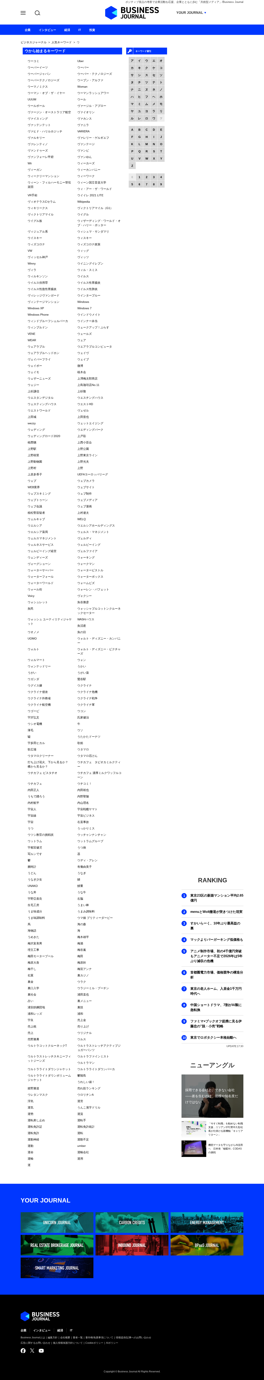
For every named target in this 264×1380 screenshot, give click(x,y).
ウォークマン (86, 563)
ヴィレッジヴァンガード (43, 295)
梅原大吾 (33, 962)
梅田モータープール (41, 956)
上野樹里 (33, 455)
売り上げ (83, 1026)
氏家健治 (83, 717)
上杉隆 (81, 391)
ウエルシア (35, 525)
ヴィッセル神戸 (38, 257)
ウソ (80, 730)
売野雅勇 (33, 1039)
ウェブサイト (86, 487)
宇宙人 (32, 809)
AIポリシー (112, 1342)
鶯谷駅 (81, 679)
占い (30, 1001)
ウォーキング (86, 557)
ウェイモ (33, 372)
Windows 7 (84, 308)
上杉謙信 (33, 391)
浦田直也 (83, 994)
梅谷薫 (81, 949)
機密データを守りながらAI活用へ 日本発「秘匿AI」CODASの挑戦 (225, 1149)
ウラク (81, 981)
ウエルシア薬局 (38, 532)
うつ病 (81, 847)
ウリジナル (84, 1032)
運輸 (30, 1158)
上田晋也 (83, 416)
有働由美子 (84, 866)
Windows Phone (38, 314)
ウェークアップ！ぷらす (93, 327)
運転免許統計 (86, 1126)
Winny (32, 263)
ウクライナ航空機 (39, 704)
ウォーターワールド (41, 583)
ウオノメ (33, 632)
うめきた (33, 937)
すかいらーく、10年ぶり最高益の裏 (215, 926)
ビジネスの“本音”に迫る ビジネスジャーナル (40, 1316)
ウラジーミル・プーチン (93, 988)
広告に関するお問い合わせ (35, 1342)
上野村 (32, 468)
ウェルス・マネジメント (93, 532)
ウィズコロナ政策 (88, 244)
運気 (30, 1107)
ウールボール (36, 105)
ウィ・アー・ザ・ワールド (94, 188)
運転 (80, 1133)
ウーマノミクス (38, 86)
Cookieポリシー (94, 1342)
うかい (81, 666)
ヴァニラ (83, 125)
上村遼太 (83, 512)
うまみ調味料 (86, 911)
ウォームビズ (86, 583)
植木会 (81, 372)
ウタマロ (83, 749)
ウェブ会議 (35, 506)
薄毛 (30, 730)
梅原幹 (81, 962)
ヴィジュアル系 (38, 231)
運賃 (80, 1114)
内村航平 (33, 802)
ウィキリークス (38, 208)
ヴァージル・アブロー (91, 105)
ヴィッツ (83, 257)
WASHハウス (85, 619)
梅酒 (80, 943)
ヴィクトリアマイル (41, 214)
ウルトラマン (86, 1062)
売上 (30, 1032)
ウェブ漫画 (84, 506)
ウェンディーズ (38, 557)
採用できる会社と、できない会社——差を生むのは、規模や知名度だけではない (211, 1096)
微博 (80, 365)
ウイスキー (35, 238)
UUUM (32, 99)
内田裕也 (83, 790)
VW (30, 250)
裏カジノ (83, 975)
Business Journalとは (33, 1337)
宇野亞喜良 (35, 898)
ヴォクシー (84, 595)
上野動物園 (35, 461)
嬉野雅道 (33, 1088)
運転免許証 (35, 1126)
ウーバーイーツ (38, 67)
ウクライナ (84, 685)
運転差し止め (36, 1120)
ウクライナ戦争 (87, 698)
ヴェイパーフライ (39, 359)
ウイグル (83, 214)
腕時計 (32, 866)
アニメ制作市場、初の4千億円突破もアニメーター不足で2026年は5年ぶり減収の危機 (216, 956)
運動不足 (83, 1139)
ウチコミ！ (84, 783)
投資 (92, 30)
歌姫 (80, 743)
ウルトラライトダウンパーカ (96, 1069)
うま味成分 (35, 911)
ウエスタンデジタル (41, 397)
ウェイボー (35, 365)
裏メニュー (84, 1001)
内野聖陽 (83, 796)
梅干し (32, 969)
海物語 (32, 930)
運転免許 (33, 1133)
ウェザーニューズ (39, 378)
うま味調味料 (36, 917)
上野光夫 (83, 461)
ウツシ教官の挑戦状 (41, 834)
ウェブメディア (87, 500)
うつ (30, 828)
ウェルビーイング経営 (42, 551)
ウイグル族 (35, 220)
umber (81, 1145)
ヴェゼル (83, 410)
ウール (81, 99)
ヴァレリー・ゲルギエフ (93, 137)
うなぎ (81, 873)
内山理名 (83, 802)
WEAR (32, 340)
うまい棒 (83, 905)
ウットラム (35, 841)
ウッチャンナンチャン (91, 834)
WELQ (81, 519)
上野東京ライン (87, 455)
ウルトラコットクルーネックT (47, 1045)
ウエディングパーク (90, 429)
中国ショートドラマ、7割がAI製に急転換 (216, 1007)
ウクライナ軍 (86, 704)
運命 (30, 1152)
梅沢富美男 (35, 943)
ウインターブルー (88, 295)
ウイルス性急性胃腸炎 (42, 289)
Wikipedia (83, 201)
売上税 (32, 1026)
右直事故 (83, 822)
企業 (23, 1330)
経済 (60, 1330)
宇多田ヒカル (36, 743)
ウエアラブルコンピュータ (94, 346)
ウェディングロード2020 (44, 436)
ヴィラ (32, 270)
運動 (30, 1145)
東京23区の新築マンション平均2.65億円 (216, 898)
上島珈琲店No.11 (88, 385)
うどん (32, 873)
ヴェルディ (84, 538)
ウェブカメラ (86, 480)
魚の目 (81, 632)
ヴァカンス (84, 118)
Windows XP (36, 308)
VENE (31, 333)
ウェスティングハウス (42, 404)
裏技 (80, 1007)
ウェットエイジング (90, 423)
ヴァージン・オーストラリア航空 (49, 112)
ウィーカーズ (86, 163)
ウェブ (32, 480)
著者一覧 (78, 1337)
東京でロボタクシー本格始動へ (213, 1037)
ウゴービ (33, 711)
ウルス (81, 1039)
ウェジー (33, 385)
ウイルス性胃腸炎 (88, 282)
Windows (83, 301)
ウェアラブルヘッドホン (43, 353)
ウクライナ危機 (87, 692)
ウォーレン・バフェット (93, 589)
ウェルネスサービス (41, 544)
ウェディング (36, 429)
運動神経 (33, 1139)
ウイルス (83, 276)
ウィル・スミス (87, 270)
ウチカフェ (35, 783)
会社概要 (65, 1337)
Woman (82, 86)
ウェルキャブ (36, 519)
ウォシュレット (38, 602)
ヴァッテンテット (39, 125)
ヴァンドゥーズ (38, 150)
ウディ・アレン (87, 860)
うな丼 (32, 892)
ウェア (81, 340)
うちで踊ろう (36, 796)
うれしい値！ (86, 1082)
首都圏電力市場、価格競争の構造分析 (216, 975)
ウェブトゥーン (38, 500)
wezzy (32, 423)
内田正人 (33, 790)
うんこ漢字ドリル (88, 1107)
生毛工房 (33, 905)
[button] (23, 13)
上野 (80, 468)
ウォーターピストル (90, 570)
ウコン (81, 711)
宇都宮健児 (35, 847)
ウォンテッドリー (39, 666)
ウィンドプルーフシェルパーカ (48, 321)
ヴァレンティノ (38, 144)
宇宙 (30, 822)
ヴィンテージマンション (43, 301)
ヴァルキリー (36, 137)
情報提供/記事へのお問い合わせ (133, 1337)
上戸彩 (81, 436)
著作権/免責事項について (99, 1337)
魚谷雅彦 (83, 602)
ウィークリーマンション (43, 176)
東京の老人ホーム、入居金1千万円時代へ (216, 991)
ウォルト (33, 649)
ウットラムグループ (90, 841)
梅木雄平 (83, 937)
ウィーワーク (86, 176)
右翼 (30, 975)
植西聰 (32, 442)
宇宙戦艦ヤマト (87, 809)
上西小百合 (84, 442)
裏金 (30, 981)
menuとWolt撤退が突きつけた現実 (216, 911)
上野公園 (83, 448)
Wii (30, 163)
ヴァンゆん (84, 157)
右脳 (80, 898)
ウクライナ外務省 (39, 698)
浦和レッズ (35, 1013)
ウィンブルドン (38, 327)
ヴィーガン (35, 169)
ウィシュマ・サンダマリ (93, 231)
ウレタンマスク (38, 1094)
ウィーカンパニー (88, 169)
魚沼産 (81, 625)
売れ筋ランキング (88, 1088)
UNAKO (33, 885)
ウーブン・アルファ (90, 80)
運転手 (81, 1120)
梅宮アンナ (84, 969)
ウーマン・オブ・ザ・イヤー (46, 93)
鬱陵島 (81, 1075)
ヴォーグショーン (39, 563)
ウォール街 (35, 589)
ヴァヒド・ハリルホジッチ (45, 131)
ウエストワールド (39, 410)
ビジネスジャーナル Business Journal (132, 13)
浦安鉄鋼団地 (36, 1007)
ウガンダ (33, 679)
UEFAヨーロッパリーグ (92, 474)
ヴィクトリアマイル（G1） (95, 208)
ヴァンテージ (86, 144)
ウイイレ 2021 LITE (90, 195)
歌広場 (32, 749)
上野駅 (32, 448)
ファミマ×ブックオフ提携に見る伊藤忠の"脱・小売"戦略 (216, 1023)
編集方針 (53, 1337)
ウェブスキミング (39, 493)
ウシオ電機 (35, 723)
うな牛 (81, 892)
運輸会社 (83, 1152)
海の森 (81, 924)
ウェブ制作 (84, 493)
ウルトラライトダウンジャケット (49, 1069)
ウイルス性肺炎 (87, 289)
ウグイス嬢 (35, 685)
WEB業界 (34, 487)
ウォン (81, 660)
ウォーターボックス (90, 576)
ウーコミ (33, 61)
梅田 (80, 956)
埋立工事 (33, 949)
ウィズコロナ (36, 244)
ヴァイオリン (86, 112)
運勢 (30, 1114)
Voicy (31, 595)
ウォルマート (36, 660)
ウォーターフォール (41, 576)
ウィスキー (84, 238)
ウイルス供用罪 (38, 282)
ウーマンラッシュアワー (93, 93)
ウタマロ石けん (87, 755)
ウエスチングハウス (90, 397)
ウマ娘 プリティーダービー (95, 917)
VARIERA (83, 131)
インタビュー (42, 1330)
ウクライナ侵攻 (38, 692)
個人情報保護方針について (68, 1342)
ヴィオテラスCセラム (42, 201)
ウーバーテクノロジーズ (43, 80)
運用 (80, 1158)
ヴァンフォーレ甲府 (41, 157)
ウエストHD (85, 404)
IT (71, 1330)
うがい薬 (83, 672)
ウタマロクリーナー (41, 755)
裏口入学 (33, 988)
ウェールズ (84, 333)
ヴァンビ (83, 150)
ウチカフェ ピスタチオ (42, 773)
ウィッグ (83, 250)
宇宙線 (32, 815)
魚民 (30, 608)
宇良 (30, 1020)
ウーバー (83, 67)
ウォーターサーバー (41, 570)
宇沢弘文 (33, 717)
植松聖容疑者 (36, 512)
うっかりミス (86, 828)
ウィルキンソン (38, 276)
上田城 (32, 416)
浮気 (30, 1101)
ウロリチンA (85, 1094)
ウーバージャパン (39, 73)
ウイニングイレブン (90, 263)
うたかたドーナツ (88, 736)
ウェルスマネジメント (42, 538)
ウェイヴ (83, 353)
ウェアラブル (36, 346)
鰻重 (80, 885)
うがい (32, 672)
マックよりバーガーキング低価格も (216, 939)
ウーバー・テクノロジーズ (94, 73)
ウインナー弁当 (87, 321)
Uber (80, 61)
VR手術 (32, 195)
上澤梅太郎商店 (87, 378)
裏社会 (32, 994)
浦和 (80, 1013)
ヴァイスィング (38, 118)
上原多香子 (35, 474)
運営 (80, 1101)
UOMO (32, 638)
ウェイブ (83, 359)
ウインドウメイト (88, 314)
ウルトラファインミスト (93, 1056)
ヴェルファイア (87, 551)
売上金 (81, 1020)
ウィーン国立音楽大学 (91, 182)
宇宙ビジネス (86, 815)
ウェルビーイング (88, 544)
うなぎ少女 (35, 879)
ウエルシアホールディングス (96, 525)
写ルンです (35, 854)
